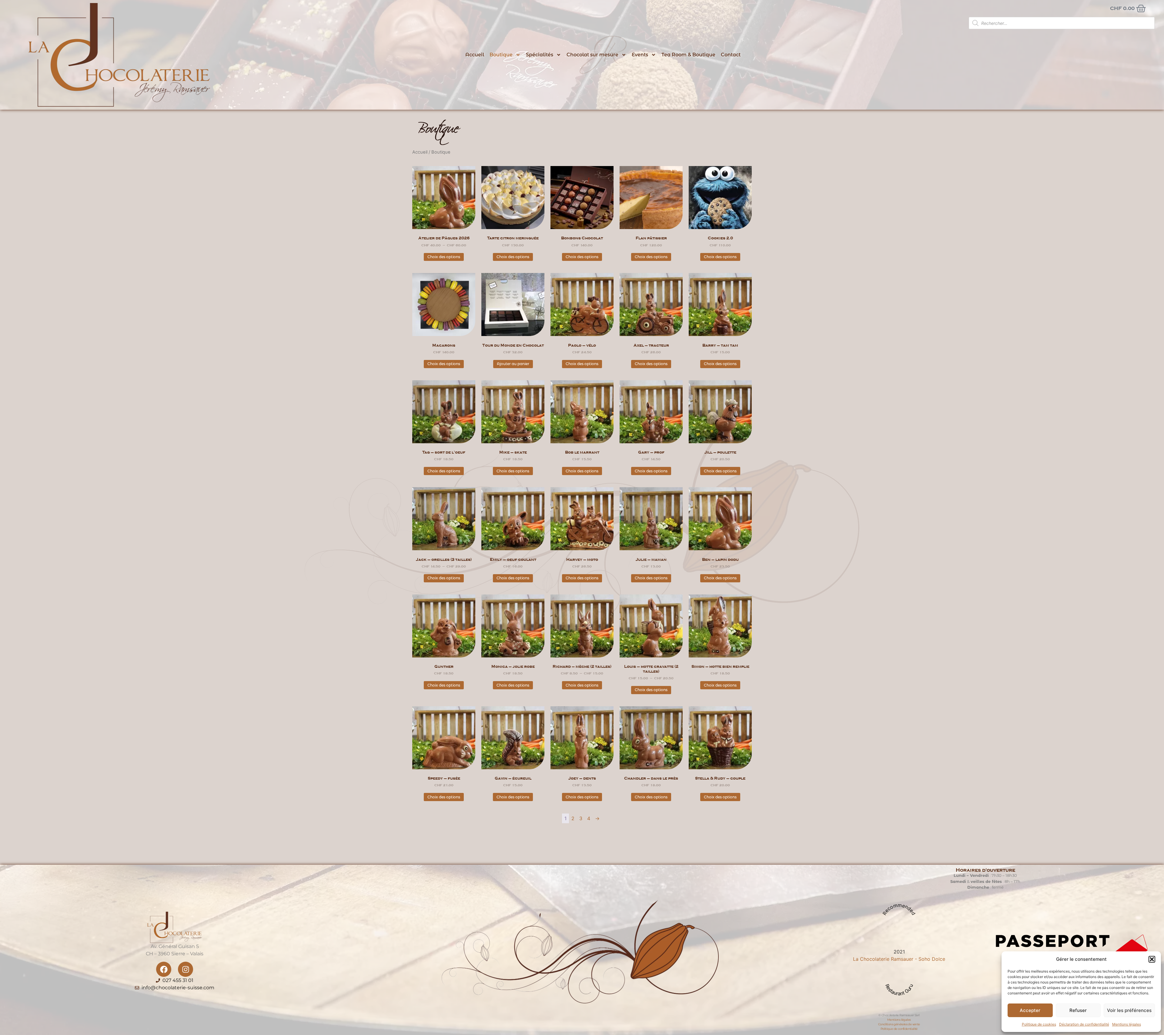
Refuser (1078, 1010)
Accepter (1030, 1010)
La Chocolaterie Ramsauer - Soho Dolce (899, 959)
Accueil (474, 55)
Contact (731, 55)
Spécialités (539, 55)
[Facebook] (163, 969)
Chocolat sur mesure (592, 55)
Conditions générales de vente (899, 1024)
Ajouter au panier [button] (513, 363)
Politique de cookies (1039, 1024)
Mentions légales (1126, 1024)
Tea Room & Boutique (688, 55)
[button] (1152, 959)
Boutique (501, 55)
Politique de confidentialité (899, 1029)
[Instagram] (185, 969)
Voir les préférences (1129, 1010)
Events (640, 55)
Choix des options (443, 257)
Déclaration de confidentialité (1084, 1024)
